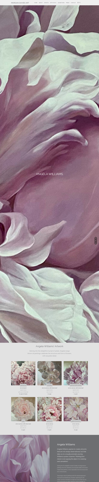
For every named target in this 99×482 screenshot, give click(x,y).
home (35, 2)
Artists (46, 2)
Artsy (83, 2)
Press (67, 2)
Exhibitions (61, 2)
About (41, 2)
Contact (73, 2)
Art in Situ (53, 2)
